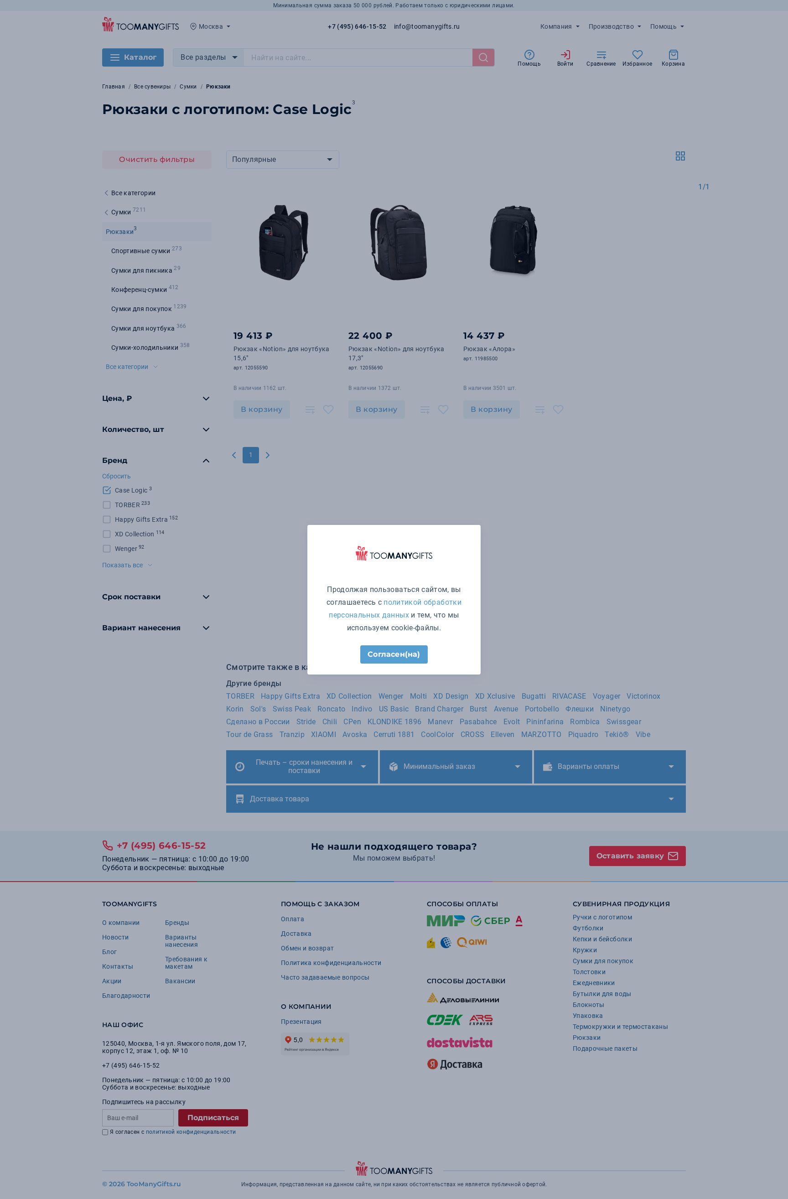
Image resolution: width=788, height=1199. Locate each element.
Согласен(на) (394, 654)
